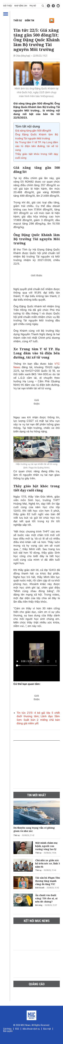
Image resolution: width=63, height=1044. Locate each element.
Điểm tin (29, 20)
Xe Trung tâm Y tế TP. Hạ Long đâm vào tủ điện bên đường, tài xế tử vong (36, 146)
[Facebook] (53, 5)
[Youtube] (58, 5)
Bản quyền (8, 1031)
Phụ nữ (33, 6)
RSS (17, 1029)
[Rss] (48, 5)
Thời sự (17, 20)
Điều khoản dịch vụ (31, 1029)
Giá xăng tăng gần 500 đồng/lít (33, 130)
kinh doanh (39, 888)
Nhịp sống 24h (20, 6)
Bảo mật (47, 1029)
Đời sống (38, 905)
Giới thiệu (7, 6)
